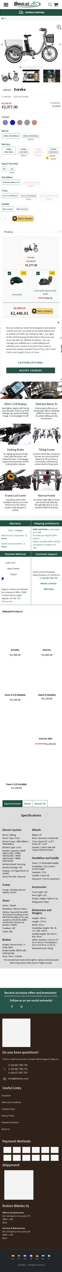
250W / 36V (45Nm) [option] (11, 136)
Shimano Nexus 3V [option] (11, 182)
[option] (12, 122)
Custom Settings (30, 362)
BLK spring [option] (7, 209)
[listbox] (31, 122)
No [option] (4, 169)
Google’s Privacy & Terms (27, 352)
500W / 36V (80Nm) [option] (31, 136)
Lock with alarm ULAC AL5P (45, 292)
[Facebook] (11, 1006)
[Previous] (3, 45)
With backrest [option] (22, 209)
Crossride (17, 294)
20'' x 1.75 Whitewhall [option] (49, 195)
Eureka (31, 257)
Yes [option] (12, 169)
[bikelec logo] (27, 4)
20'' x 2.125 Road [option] (10, 195)
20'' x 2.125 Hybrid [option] (28, 195)
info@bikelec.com (18, 1078)
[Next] (59, 45)
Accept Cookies (30, 370)
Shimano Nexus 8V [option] (31, 182)
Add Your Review (21, 96)
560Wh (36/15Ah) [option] (24, 150)
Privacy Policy (38, 349)
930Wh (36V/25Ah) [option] (53, 150)
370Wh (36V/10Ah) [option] (8, 150)
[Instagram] (21, 1006)
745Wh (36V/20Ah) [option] (38, 150)
